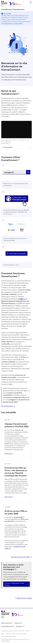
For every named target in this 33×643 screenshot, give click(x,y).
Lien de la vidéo (4, 143)
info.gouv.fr (17, 623)
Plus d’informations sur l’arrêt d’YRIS (11, 23)
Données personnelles (21, 633)
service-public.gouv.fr (7, 626)
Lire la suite (8, 453)
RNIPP (21, 299)
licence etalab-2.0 (5, 641)
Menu (30, 2)
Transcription (8, 147)
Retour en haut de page (24, 598)
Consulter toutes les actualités (20, 557)
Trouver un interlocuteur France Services (14, 584)
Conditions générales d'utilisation (9, 636)
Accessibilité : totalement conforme (9, 631)
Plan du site (22, 631)
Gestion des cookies (10, 633)
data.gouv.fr (19, 626)
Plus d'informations (7, 406)
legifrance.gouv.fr (6, 623)
